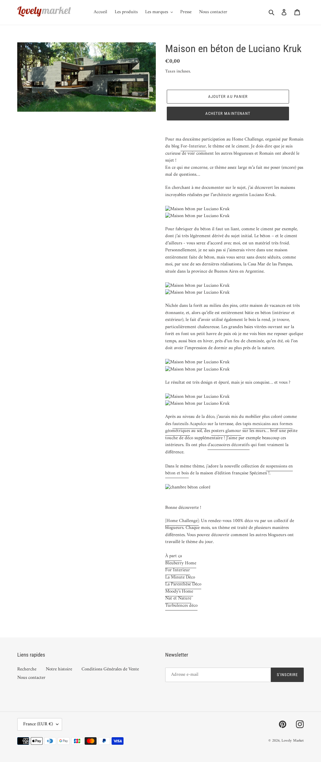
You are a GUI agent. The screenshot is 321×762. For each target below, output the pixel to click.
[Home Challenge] (182, 521)
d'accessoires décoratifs (229, 445)
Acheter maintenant (227, 113)
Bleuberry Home (180, 563)
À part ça (173, 556)
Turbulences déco (181, 605)
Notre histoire (59, 669)
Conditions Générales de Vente (110, 669)
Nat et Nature (178, 598)
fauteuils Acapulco (189, 424)
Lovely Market (293, 741)
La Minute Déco (180, 577)
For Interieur (177, 570)
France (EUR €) (38, 724)
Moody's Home (179, 591)
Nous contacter (31, 678)
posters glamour (226, 431)
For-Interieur (193, 146)
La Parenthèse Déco (183, 584)
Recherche (26, 669)
